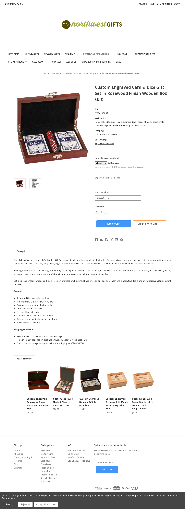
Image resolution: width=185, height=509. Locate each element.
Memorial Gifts (52, 54)
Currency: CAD (13, 4)
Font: (102, 192)
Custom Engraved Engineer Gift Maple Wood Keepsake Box (117, 403)
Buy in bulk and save (104, 143)
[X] (111, 239)
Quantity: (99, 206)
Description (22, 251)
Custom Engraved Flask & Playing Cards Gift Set (63, 402)
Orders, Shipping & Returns (96, 61)
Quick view (38, 380)
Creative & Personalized (96, 54)
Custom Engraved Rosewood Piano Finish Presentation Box (37, 403)
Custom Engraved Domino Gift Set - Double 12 (89, 402)
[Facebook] (96, 239)
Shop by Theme (16, 61)
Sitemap (18, 467)
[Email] (101, 239)
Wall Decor (38, 61)
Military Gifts (31, 54)
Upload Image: (107, 158)
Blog (118, 61)
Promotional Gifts (145, 54)
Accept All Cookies (46, 504)
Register (167, 4)
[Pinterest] (121, 239)
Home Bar (122, 54)
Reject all (25, 504)
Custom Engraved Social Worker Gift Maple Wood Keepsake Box (142, 403)
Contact (56, 61)
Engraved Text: (107, 177)
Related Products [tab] (25, 358)
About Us (71, 61)
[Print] (106, 239)
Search (143, 4)
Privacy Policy (8, 498)
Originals (70, 54)
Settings (10, 504)
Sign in (154, 4)
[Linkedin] (116, 239)
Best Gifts (13, 54)
